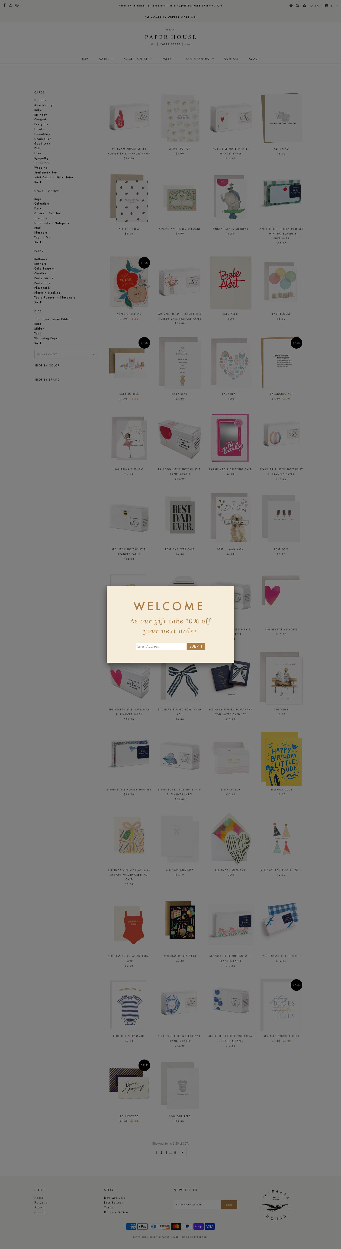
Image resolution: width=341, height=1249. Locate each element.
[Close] (234, 586)
